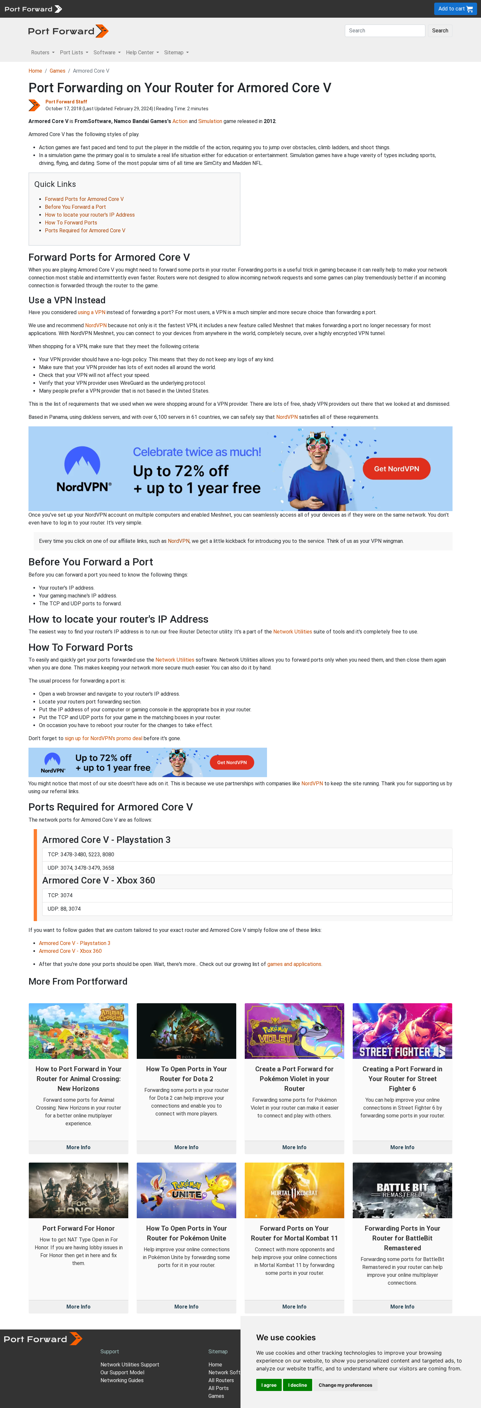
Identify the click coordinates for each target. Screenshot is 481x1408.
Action (179, 121)
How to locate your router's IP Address (90, 215)
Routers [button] (41, 52)
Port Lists (116, 9)
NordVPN (96, 325)
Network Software (230, 1372)
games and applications (294, 964)
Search (440, 30)
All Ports (218, 1388)
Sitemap (202, 9)
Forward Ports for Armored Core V (84, 199)
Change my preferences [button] (345, 1385)
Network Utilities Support (129, 1365)
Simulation (210, 121)
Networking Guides (122, 1380)
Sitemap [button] (174, 52)
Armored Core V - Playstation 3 (75, 943)
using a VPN (91, 312)
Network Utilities (292, 632)
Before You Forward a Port (75, 207)
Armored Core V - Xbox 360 (70, 951)
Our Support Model (122, 1372)
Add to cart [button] (452, 9)
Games (57, 71)
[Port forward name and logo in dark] (68, 30)
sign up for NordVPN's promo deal (103, 738)
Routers (90, 9)
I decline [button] (297, 1385)
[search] (221, 9)
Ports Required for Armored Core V (85, 230)
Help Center (174, 9)
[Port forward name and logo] (33, 8)
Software (144, 9)
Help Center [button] (140, 52)
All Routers (221, 1380)
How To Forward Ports (71, 223)
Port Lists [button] (72, 52)
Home (35, 71)
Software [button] (105, 52)
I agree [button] (268, 1385)
